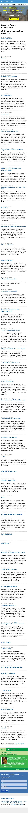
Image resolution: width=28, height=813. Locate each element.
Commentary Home (5, 4)
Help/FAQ (12, 803)
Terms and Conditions (16, 801)
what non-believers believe (9, 279)
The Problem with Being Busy (10, 131)
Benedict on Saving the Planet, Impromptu (13, 400)
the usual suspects (6, 95)
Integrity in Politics (7, 709)
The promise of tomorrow (9, 569)
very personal (5, 456)
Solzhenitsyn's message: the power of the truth (13, 188)
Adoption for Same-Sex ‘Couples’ (11, 418)
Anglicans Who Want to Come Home (12, 150)
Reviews (14, 4)
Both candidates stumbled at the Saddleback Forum (10, 310)
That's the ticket (6, 690)
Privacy (24, 801)
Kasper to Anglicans (7, 260)
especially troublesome (8, 673)
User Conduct (5, 803)
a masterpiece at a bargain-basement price (13, 226)
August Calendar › (21, 769)
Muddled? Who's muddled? (9, 76)
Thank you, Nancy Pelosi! (8, 605)
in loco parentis (5, 642)
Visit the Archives (19, 743)
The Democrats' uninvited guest (10, 362)
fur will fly (4, 207)
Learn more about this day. (6, 766)
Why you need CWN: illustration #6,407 (13, 349)
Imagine (3, 58)
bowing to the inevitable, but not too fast (13, 552)
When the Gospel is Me (8, 480)
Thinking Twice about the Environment (12, 624)
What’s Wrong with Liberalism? (10, 330)
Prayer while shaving (7, 381)
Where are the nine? (7, 245)
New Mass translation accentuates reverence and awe (11, 169)
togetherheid (5, 543)
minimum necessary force (9, 471)
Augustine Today (6, 648)
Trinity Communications (17, 804)
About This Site (5, 801)
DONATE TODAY (14, 18)
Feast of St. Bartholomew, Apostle (9, 754)
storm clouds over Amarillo (9, 291)
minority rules (5, 728)
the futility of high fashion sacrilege (11, 667)
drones (3, 497)
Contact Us (19, 803)
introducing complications (9, 437)
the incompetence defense (9, 586)
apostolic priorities (7, 535)
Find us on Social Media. (7, 798)
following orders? (6, 38)
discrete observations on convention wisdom (11, 515)
